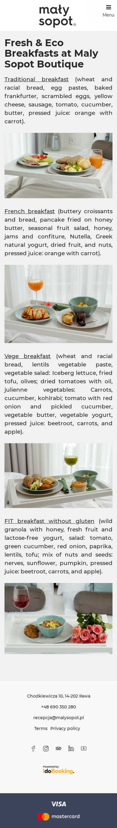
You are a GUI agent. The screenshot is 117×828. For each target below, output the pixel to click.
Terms (40, 728)
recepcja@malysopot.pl (58, 717)
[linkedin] (71, 748)
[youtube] (84, 748)
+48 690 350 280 (58, 707)
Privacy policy (65, 728)
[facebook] (33, 748)
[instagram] (46, 748)
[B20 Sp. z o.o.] (58, 15)
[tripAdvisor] (58, 748)
